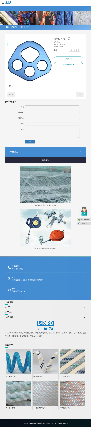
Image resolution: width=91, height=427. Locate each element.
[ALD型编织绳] (18, 361)
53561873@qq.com (19, 291)
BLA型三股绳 (10, 408)
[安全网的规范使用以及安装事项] (45, 184)
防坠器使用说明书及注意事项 (45, 248)
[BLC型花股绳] (72, 393)
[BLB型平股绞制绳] (45, 393)
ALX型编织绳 (38, 376)
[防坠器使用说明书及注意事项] (45, 227)
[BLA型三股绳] (18, 393)
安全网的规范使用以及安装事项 (45, 205)
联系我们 (45, 160)
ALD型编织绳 (10, 376)
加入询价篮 (67, 65)
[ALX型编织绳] (45, 361)
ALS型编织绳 (65, 376)
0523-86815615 (85, 219)
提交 (30, 141)
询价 (67, 59)
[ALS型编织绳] (72, 361)
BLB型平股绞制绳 (39, 408)
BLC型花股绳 (65, 408)
